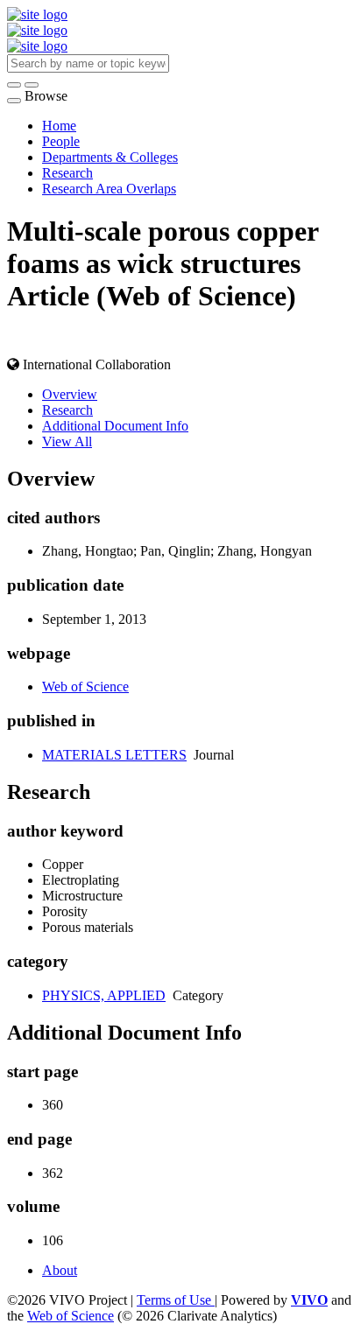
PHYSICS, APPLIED (104, 995)
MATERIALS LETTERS (114, 754)
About (59, 1270)
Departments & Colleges (110, 157)
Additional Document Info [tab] (115, 425)
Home (59, 125)
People (61, 141)
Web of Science (85, 686)
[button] (14, 85)
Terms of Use (176, 1299)
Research (67, 172)
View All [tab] (67, 441)
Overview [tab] (69, 394)
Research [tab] (67, 410)
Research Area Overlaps (109, 188)
